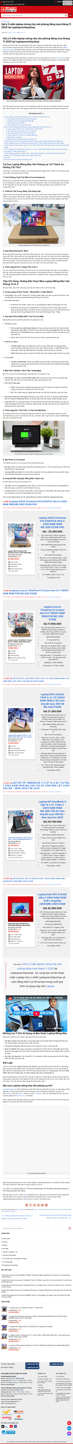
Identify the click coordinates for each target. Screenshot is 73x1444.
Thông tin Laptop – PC (10, 1252)
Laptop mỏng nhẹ (47, 1209)
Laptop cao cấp (38, 1209)
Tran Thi (22, 32)
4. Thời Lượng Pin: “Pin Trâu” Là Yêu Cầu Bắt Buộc (22, 135)
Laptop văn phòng (10, 1211)
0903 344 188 (67, 1)
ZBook (20, 1093)
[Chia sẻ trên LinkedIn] (46, 1205)
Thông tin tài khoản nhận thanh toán (45, 1394)
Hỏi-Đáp (5, 1248)
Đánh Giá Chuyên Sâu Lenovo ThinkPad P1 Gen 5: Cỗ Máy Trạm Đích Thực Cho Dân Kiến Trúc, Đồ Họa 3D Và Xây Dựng (36, 1281)
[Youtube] (11, 1426)
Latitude (8, 1093)
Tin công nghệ (5, 21)
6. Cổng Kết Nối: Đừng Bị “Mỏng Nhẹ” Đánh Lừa (21, 139)
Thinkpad (38, 1093)
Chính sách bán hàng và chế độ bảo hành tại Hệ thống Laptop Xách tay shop (63, 1399)
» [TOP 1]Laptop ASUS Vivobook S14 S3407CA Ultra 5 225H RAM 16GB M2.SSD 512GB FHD (33, 141)
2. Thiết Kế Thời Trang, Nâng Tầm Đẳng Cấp (20, 121)
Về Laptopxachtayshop (10, 1265)
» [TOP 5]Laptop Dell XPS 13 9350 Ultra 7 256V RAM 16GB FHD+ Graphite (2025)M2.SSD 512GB (34, 153)
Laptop (50, 986)
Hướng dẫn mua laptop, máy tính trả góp (63, 1394)
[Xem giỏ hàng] (70, 15)
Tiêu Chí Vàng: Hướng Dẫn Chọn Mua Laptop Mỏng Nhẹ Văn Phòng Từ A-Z (28, 127)
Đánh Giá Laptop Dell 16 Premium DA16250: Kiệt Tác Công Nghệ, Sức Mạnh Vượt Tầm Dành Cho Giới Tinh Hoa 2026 (35, 1296)
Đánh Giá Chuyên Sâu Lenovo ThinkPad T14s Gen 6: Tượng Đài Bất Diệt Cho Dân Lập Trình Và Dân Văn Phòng (36, 1291)
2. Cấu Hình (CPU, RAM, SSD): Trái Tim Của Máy (21, 131)
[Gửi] (66, 15)
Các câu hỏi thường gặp (64, 1387)
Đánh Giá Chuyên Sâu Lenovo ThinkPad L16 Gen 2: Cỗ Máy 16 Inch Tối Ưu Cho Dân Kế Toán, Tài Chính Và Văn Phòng (36, 1286)
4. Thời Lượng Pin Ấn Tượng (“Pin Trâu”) (18, 125)
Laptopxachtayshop (54, 508)
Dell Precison (20, 1096)
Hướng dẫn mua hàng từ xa (63, 1390)
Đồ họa (5, 1242)
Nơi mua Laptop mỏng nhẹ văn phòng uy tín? (18, 159)
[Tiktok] (2, 1426)
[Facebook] (15, 1426)
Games (5, 1245)
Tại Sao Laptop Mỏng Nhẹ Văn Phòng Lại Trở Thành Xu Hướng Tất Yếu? (27, 117)
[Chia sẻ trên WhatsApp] (26, 1205)
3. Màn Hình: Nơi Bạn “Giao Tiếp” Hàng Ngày (20, 133)
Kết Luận (7, 157)
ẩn (43, 113)
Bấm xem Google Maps (8, 1384)
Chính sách (6, 1238)
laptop (25, 1195)
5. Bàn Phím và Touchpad (14, 137)
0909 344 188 (67, 4)
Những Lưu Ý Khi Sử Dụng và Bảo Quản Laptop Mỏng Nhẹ (22, 155)
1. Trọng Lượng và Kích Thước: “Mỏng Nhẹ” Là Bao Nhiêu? (24, 129)
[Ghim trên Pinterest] (42, 1205)
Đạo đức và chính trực (63, 1379)
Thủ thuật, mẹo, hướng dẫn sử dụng (15, 1258)
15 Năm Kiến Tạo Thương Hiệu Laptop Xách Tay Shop (64, 1384)
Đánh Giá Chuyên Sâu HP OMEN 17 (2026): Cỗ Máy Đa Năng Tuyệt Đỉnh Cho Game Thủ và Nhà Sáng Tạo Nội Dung (35, 1276)
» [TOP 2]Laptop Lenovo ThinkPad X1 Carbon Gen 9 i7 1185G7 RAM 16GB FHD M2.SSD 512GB (34, 143)
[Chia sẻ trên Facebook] (30, 1205)
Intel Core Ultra (59, 58)
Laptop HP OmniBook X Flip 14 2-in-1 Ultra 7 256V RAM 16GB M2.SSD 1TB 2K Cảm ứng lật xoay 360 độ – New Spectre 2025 (36, 785)
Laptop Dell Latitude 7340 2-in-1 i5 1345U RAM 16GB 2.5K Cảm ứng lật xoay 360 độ (52, 700)
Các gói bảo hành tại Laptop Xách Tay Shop (44, 1390)
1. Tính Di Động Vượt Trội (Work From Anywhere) (21, 119)
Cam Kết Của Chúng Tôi (64, 1381)
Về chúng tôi (60, 1376)
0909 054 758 (32, 1367)
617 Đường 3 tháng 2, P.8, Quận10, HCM (13, 4)
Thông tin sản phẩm (9, 1255)
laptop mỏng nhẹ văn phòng (59, 1209)
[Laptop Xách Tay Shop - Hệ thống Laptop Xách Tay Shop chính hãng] (8, 9)
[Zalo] (7, 1426)
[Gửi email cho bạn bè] (38, 1205)
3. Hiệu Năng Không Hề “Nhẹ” (15, 123)
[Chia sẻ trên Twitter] (34, 1205)
